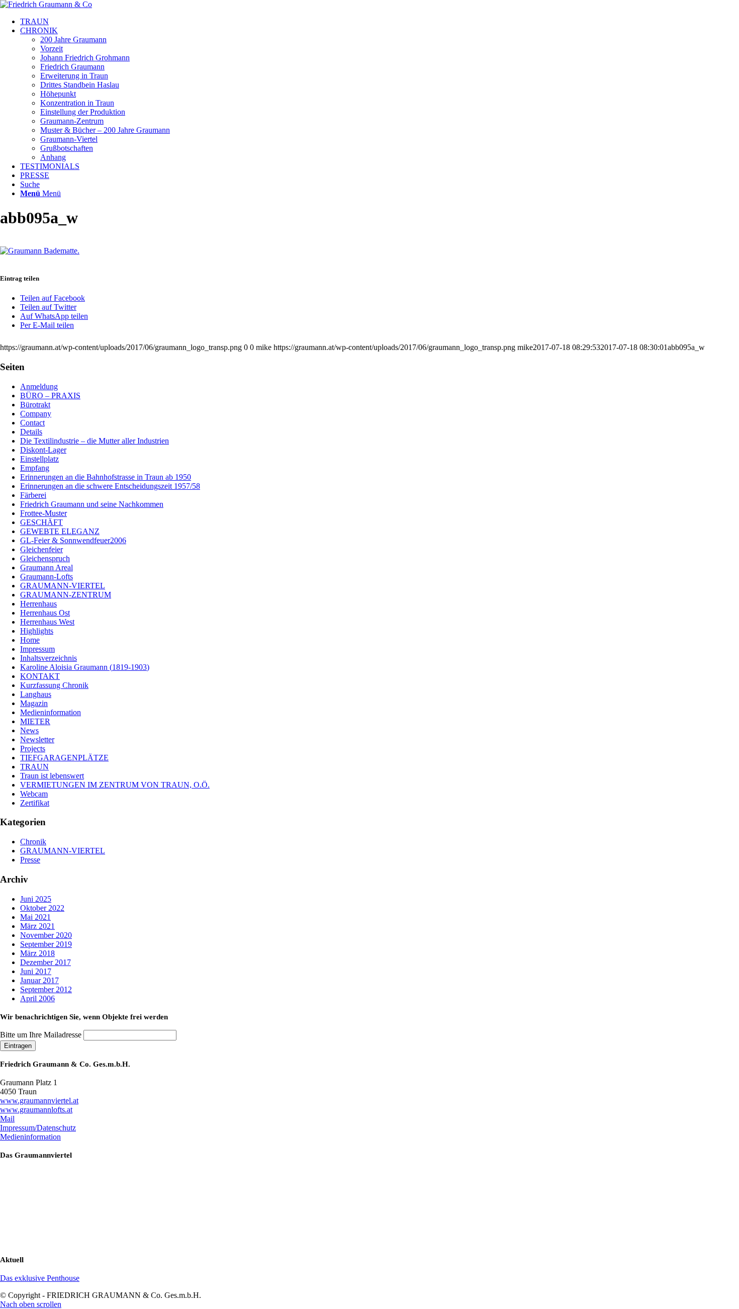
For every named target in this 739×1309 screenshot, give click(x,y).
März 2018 (37, 953)
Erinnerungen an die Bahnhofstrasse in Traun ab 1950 (105, 477)
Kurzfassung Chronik (54, 685)
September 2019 (46, 944)
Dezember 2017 (45, 962)
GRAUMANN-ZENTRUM (65, 594)
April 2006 (37, 998)
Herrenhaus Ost (45, 612)
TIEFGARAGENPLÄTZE (64, 757)
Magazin (34, 703)
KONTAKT (40, 676)
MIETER (35, 721)
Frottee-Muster (43, 513)
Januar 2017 (39, 980)
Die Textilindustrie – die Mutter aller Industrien (94, 441)
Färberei (33, 495)
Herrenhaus (38, 603)
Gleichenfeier (41, 549)
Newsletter (37, 739)
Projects (32, 748)
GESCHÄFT (41, 522)
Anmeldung (39, 386)
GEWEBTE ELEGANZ (60, 531)
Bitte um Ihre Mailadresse (40, 1034)
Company (35, 413)
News (29, 730)
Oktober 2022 (42, 908)
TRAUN (34, 766)
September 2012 (46, 989)
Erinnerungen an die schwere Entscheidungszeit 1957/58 (110, 486)
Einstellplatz (39, 459)
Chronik (33, 841)
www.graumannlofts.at (36, 1109)
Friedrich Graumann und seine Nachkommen (91, 504)
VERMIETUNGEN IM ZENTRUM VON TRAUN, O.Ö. (115, 784)
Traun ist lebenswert (52, 775)
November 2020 (46, 935)
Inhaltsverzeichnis (48, 658)
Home (30, 640)
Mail (7, 1118)
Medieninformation (50, 712)
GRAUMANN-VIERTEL (62, 585)
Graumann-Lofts (46, 576)
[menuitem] (379, 21)
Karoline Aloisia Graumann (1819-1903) (84, 667)
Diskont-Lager (43, 450)
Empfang (34, 468)
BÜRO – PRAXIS (50, 395)
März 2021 (37, 926)
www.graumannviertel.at (39, 1100)
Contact (32, 422)
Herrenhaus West (47, 622)
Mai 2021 (35, 917)
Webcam (34, 794)
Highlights (36, 631)
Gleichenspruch (45, 558)
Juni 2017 (35, 971)
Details (31, 431)
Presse (30, 859)
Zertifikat (34, 803)
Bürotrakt (35, 404)
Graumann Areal (46, 567)
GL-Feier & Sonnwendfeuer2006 (73, 540)
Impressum (37, 649)
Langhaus (35, 694)
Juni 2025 (35, 899)
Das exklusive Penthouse (39, 1278)
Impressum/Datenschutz (38, 1127)
